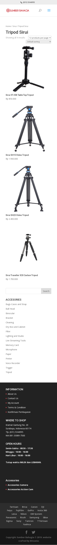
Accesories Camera (18, 485)
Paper (8, 354)
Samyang (34, 517)
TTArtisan (42, 521)
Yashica (27, 524)
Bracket (9, 317)
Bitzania (34, 540)
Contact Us (13, 398)
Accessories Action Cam (20, 489)
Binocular (10, 313)
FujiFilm (20, 510)
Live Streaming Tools (16, 340)
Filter (8, 331)
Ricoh (23, 517)
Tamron (29, 521)
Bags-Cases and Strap (16, 304)
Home (8, 26)
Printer (9, 358)
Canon (34, 506)
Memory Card (12, 345)
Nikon (24, 513)
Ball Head (10, 308)
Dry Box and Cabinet (15, 326)
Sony (18, 521)
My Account (13, 402)
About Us (12, 393)
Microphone (11, 349)
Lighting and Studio (15, 336)
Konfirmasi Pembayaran (19, 412)
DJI (42, 506)
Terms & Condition (17, 407)
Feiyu (9, 510)
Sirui (15, 26)
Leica (14, 513)
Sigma (9, 521)
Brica (24, 506)
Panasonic (11, 517)
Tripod (9, 372)
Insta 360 (42, 510)
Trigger (9, 367)
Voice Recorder (13, 363)
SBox (45, 517)
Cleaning (10, 322)
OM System (36, 513)
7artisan (14, 506)
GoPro (31, 510)
